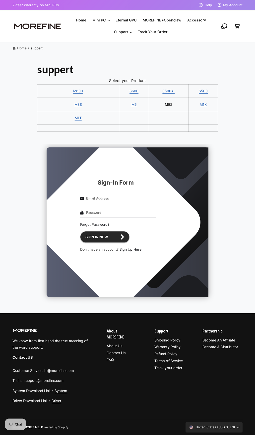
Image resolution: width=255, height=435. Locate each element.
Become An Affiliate (218, 340)
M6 (134, 104)
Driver (56, 401)
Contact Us (116, 353)
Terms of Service (168, 361)
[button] (101, 20)
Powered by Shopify (54, 427)
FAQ (110, 360)
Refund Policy (165, 354)
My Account (233, 5)
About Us (115, 346)
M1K (203, 104)
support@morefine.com (44, 380)
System (61, 391)
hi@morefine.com (59, 370)
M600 (78, 91)
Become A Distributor (220, 347)
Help (208, 5)
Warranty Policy (167, 347)
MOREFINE (31, 427)
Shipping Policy (167, 340)
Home (22, 48)
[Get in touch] (224, 26)
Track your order (168, 368)
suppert (37, 48)
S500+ (168, 91)
